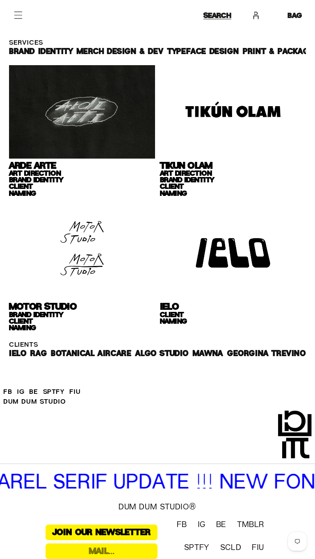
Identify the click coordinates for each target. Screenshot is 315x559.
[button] (18, 15)
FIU (75, 392)
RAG (38, 353)
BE (33, 392)
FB (7, 392)
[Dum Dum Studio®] (296, 437)
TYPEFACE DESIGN (203, 51)
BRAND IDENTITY (41, 51)
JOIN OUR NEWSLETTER (101, 532)
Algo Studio (162, 353)
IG (20, 392)
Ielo (17, 353)
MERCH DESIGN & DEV (120, 51)
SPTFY (53, 392)
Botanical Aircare (91, 353)
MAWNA (208, 353)
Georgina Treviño (266, 353)
